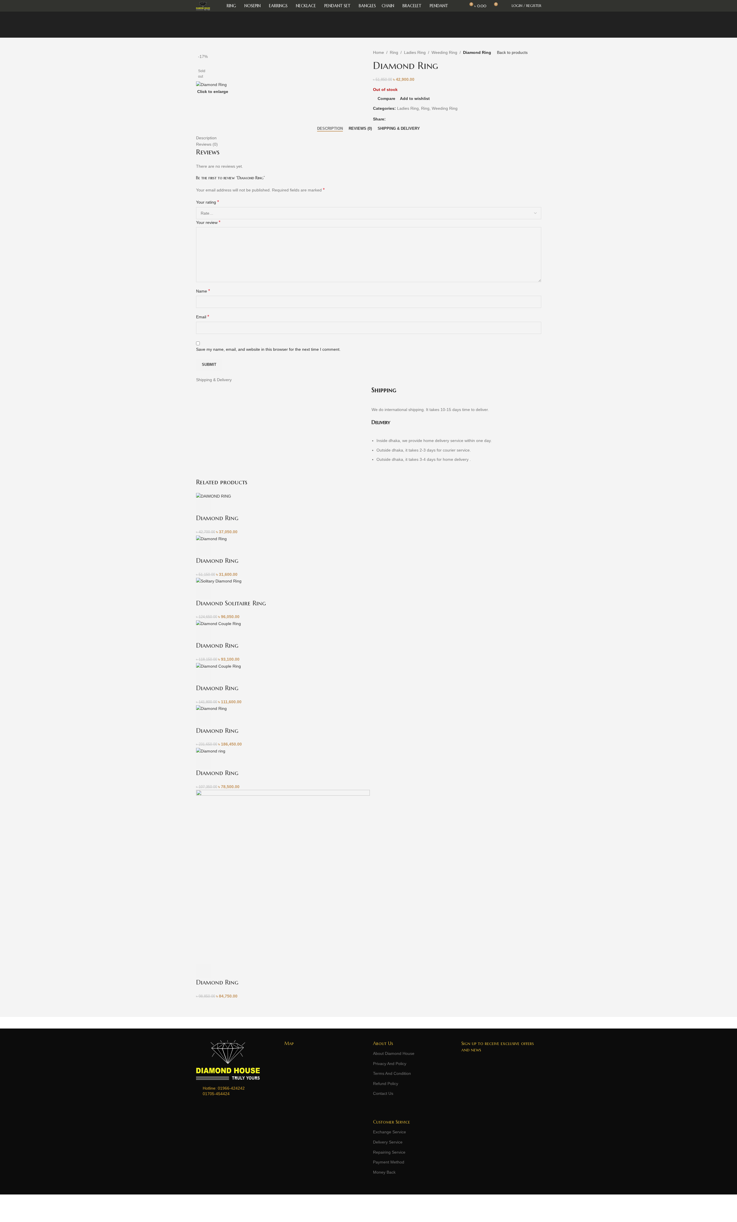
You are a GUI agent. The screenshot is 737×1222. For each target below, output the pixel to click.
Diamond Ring (217, 518)
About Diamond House (393, 1053)
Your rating (207, 202)
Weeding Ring (444, 52)
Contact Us (383, 1093)
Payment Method (388, 1162)
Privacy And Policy (389, 1063)
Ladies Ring (415, 52)
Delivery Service (388, 1142)
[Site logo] (203, 5)
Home (378, 52)
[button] (203, 506)
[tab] (330, 129)
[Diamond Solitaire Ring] (219, 580)
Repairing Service (389, 1152)
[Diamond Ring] (213, 496)
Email (202, 316)
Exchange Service (389, 1132)
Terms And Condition (392, 1073)
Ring (394, 52)
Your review (208, 222)
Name (203, 290)
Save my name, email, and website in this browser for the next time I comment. (268, 349)
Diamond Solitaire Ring (231, 603)
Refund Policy (385, 1083)
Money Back (384, 1172)
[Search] (504, 6)
